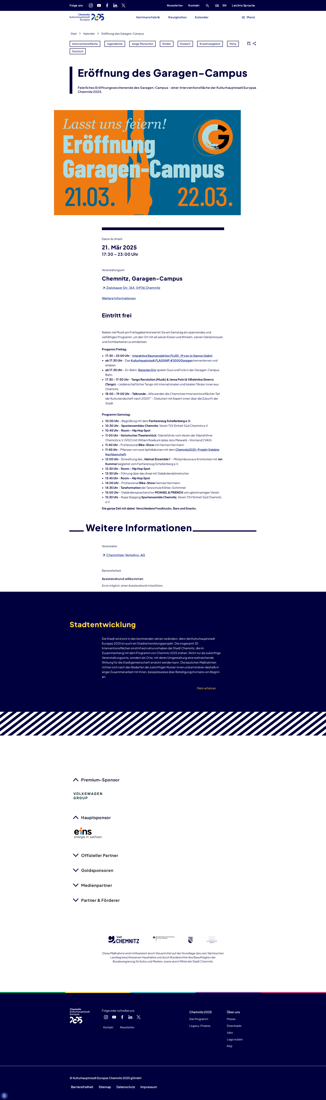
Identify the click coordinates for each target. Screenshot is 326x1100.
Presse (231, 1019)
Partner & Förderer (100, 900)
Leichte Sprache (243, 5)
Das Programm (198, 1019)
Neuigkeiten (177, 17)
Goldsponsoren (97, 870)
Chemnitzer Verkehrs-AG (125, 555)
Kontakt (194, 5)
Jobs (230, 1032)
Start (74, 33)
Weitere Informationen (119, 298)
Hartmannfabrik (148, 17)
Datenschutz (125, 1087)
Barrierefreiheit (82, 1087)
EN (225, 5)
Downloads (234, 1025)
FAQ (229, 1046)
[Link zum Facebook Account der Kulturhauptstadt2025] (107, 5)
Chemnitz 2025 (200, 1012)
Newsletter (175, 5)
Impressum (148, 1087)
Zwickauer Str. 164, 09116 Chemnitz (133, 288)
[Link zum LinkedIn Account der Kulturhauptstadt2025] (115, 5)
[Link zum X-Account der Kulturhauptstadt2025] (123, 5)
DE (218, 5)
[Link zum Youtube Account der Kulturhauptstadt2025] (99, 5)
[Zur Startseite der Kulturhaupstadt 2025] (87, 17)
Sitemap (105, 1087)
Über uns (233, 1012)
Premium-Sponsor (100, 779)
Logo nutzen (235, 1039)
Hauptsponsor (96, 817)
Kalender (202, 17)
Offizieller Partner (99, 855)
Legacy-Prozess (199, 1025)
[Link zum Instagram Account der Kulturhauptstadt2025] (91, 5)
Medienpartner (96, 885)
